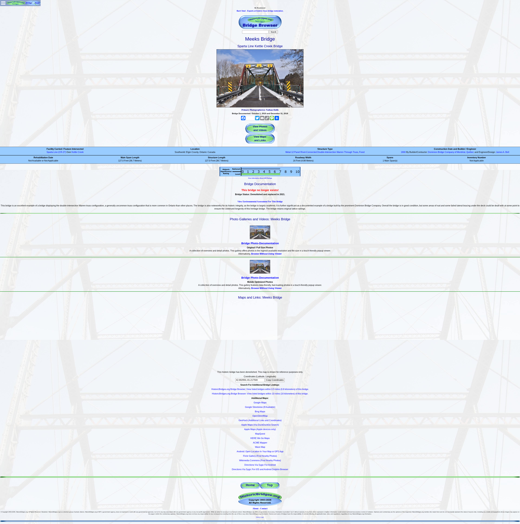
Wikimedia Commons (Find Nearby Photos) (260, 460)
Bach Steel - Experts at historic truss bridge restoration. (260, 11)
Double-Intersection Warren (330, 152)
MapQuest (260, 434)
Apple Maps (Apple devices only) (260, 429)
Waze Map (260, 447)
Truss (355, 152)
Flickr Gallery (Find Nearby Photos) (260, 456)
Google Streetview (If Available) (260, 407)
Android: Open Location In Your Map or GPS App (260, 451)
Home (250, 485)
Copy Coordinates (275, 380)
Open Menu (3, 3)
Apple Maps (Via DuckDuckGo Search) (260, 425)
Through (348, 152)
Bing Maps (260, 411)
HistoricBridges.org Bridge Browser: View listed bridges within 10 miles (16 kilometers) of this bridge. (260, 394)
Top (270, 485)
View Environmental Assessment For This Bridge (260, 201)
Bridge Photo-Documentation (260, 243)
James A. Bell (502, 152)
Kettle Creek (78, 152)
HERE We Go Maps (260, 438)
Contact (263, 508)
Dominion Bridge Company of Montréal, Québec (451, 152)
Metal (288, 152)
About (255, 508)
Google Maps (260, 402)
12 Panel (295, 152)
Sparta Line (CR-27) (56, 152)
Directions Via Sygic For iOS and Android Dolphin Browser (260, 469)
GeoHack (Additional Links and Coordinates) (260, 420)
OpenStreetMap (260, 416)
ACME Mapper (260, 443)
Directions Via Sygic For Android (260, 465)
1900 (403, 152)
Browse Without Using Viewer (266, 254)
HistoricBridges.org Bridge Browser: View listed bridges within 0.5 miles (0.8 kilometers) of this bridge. (260, 389)
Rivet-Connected (308, 152)
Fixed (362, 152)
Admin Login (260, 517)
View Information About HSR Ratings (260, 178)
